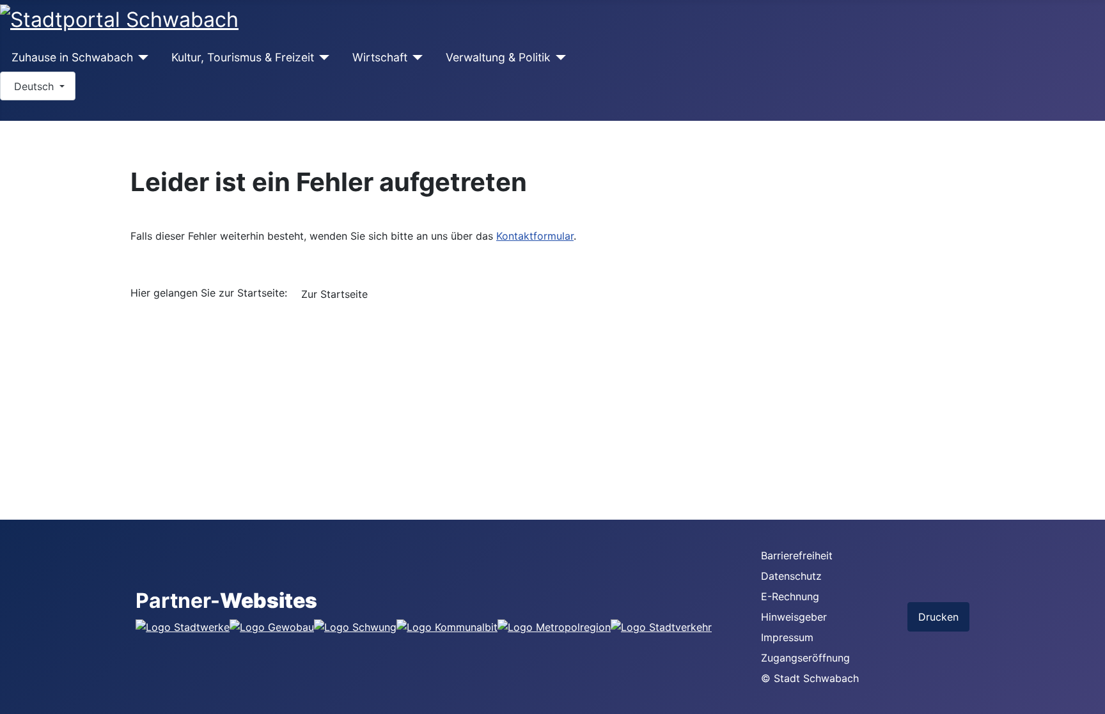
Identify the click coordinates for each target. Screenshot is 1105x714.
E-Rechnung (790, 596)
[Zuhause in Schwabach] (141, 57)
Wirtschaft (379, 57)
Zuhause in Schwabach (72, 57)
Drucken (938, 616)
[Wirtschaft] (415, 57)
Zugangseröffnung (805, 657)
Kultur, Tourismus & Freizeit (242, 57)
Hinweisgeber (794, 616)
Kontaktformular (535, 235)
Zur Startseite (334, 294)
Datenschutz (791, 576)
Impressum (787, 637)
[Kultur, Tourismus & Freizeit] (322, 57)
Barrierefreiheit (797, 555)
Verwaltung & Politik (498, 57)
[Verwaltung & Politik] (559, 57)
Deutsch (34, 86)
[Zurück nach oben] (1089, 698)
